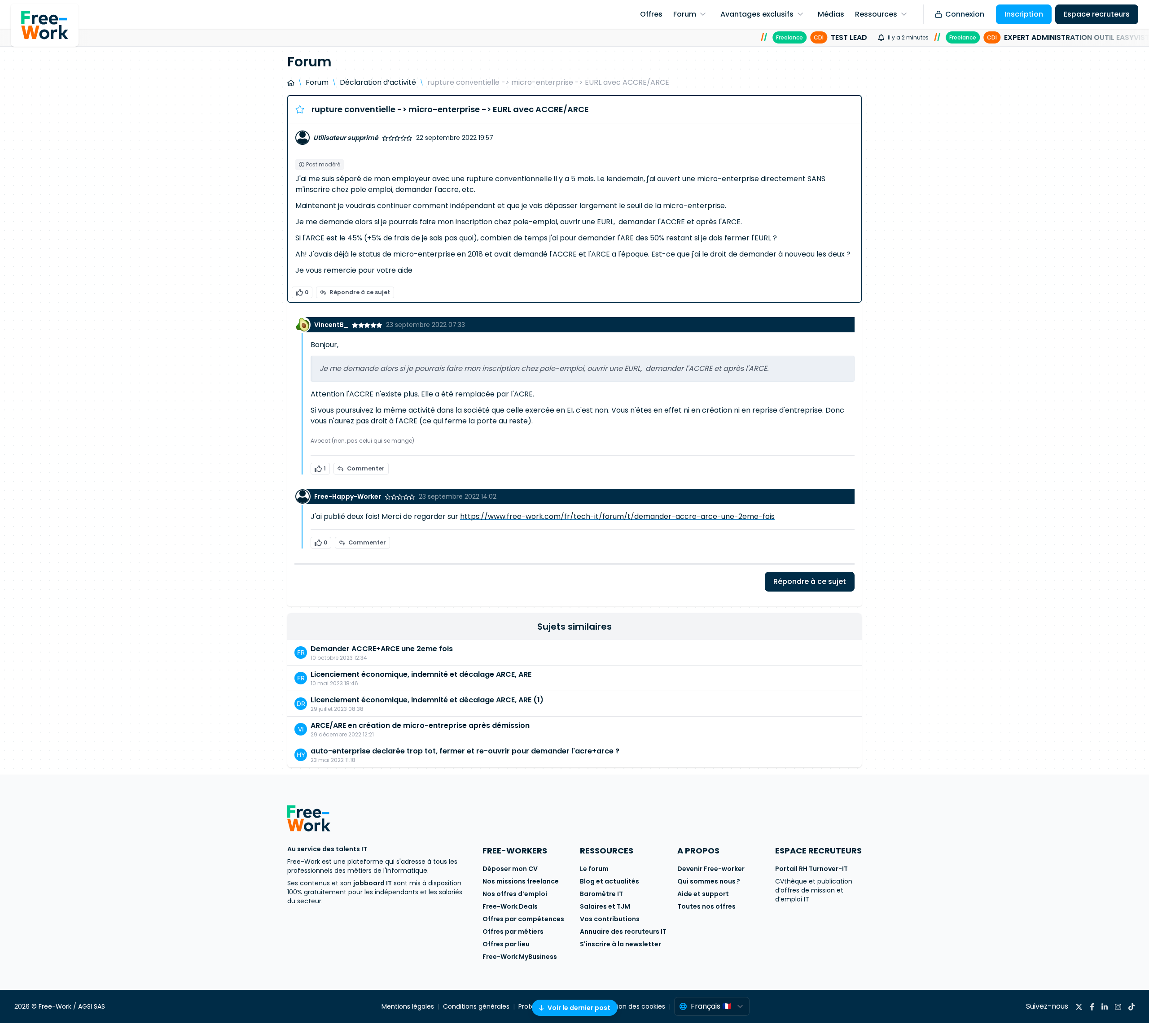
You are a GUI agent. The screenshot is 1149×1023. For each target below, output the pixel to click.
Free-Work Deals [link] (510, 906)
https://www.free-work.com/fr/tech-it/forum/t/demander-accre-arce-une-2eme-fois (617, 516)
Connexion (964, 14)
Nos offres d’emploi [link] (514, 893)
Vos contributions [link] (610, 918)
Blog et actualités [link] (609, 881)
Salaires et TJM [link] (605, 906)
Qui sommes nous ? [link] (708, 881)
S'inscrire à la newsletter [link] (620, 944)
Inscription (1023, 14)
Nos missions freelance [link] (520, 881)
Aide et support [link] (703, 893)
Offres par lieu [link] (506, 944)
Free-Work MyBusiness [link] (519, 956)
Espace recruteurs (1097, 14)
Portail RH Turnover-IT (811, 868)
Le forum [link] (594, 868)
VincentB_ (331, 324)
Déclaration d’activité (378, 82)
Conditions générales (476, 1006)
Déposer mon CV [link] (510, 868)
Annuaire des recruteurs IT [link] (623, 931)
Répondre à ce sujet (359, 292)
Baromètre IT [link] (601, 893)
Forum (317, 82)
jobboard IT (372, 883)
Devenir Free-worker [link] (711, 868)
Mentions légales (408, 1006)
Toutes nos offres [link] (706, 906)
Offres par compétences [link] (523, 918)
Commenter (366, 468)
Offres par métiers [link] (513, 931)
